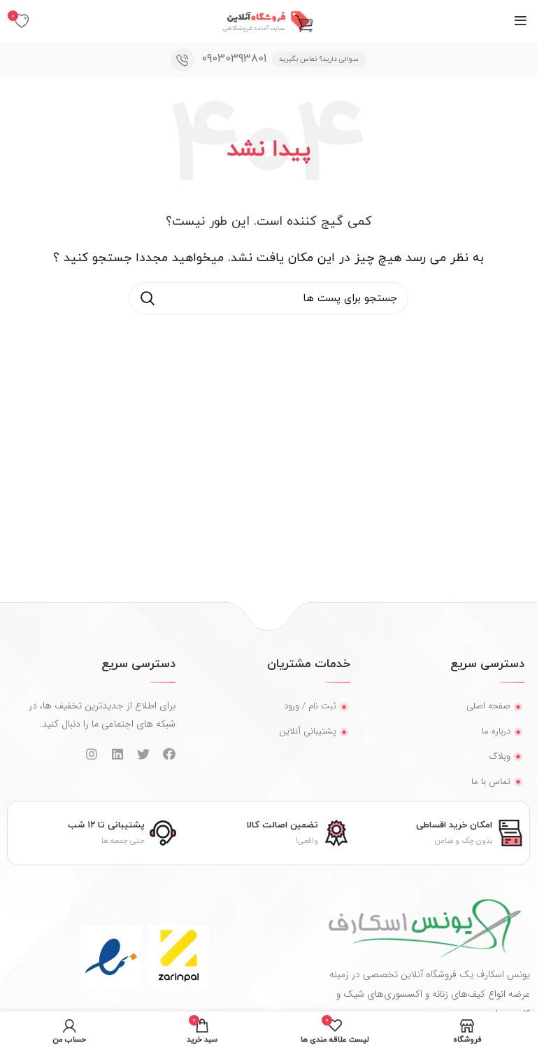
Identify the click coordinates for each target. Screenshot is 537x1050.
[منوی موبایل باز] (521, 21)
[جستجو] (147, 298)
